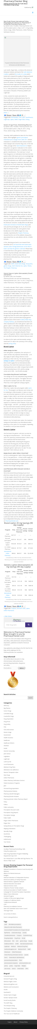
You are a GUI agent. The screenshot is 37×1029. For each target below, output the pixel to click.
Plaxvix (29, 266)
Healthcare (7, 740)
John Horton (7, 754)
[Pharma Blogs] (13, 690)
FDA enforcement (9, 729)
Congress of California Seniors (12, 900)
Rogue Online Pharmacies (11, 820)
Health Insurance (8, 737)
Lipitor (12, 119)
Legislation (7, 756)
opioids (26, 955)
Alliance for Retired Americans (12, 873)
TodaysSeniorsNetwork (10, 902)
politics (11, 966)
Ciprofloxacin (29, 117)
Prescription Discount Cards (11, 810)
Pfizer (20, 960)
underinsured (7, 839)
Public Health (7, 818)
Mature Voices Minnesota (11, 894)
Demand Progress (9, 896)
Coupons (13, 608)
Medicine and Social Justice (11, 987)
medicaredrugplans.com (10, 949)
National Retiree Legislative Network (14, 881)
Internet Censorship (9, 751)
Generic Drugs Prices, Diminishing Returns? (18, 125)
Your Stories (7, 842)
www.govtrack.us (13, 917)
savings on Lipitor (9, 361)
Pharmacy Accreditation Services (13, 906)
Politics (6, 804)
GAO (17, 941)
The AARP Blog (8, 1003)
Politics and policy (9, 807)
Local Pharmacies (9, 764)
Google (30, 941)
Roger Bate (21, 119)
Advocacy (6, 705)
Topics (9, 1022)
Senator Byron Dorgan (10, 995)
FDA (5, 727)
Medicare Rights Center (10, 981)
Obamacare (7, 952)
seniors (14, 968)
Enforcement (7, 941)
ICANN (16, 944)
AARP (12, 264)
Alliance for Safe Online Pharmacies (13, 927)
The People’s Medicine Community (13, 1011)
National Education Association (12, 884)
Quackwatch (7, 992)
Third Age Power (8, 910)
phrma (6, 966)
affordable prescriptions (15, 924)
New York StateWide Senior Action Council (15, 908)
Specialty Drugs (8, 831)
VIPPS (26, 968)
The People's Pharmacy (10, 268)
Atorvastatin (14, 117)
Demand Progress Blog (10, 979)
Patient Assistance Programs (12, 783)
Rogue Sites (7, 823)
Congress (19, 935)
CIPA (20, 117)
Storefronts (7, 834)
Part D (5, 957)
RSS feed (25, 648)
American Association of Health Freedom (15, 890)
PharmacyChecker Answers (11, 796)
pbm (5, 786)
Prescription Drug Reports (22, 282)
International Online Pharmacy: (7, 553)
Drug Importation (8, 719)
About (15, 1022)
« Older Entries (8, 616)
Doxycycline (29, 264)
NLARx (5, 989)
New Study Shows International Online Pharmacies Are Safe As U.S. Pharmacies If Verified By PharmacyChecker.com (17, 22)
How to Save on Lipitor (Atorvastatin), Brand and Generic (18, 274)
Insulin (5, 748)
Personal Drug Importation (11, 788)
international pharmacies (26, 944)
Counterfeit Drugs (9, 716)
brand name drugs (20, 264)
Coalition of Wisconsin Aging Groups (14, 898)
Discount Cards (21, 608)
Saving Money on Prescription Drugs (14, 826)
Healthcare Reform (9, 743)
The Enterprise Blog (9, 1005)
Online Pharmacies (17, 30)
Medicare (13, 946)
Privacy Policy (24, 1022)
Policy (5, 802)
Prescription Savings (9, 815)
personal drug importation (10, 960)
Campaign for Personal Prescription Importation (17, 892)
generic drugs (7, 266)
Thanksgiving (7, 836)
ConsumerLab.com (9, 976)
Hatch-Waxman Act (21, 146)
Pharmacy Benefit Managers (12, 794)
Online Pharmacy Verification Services (14, 780)
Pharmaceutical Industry (10, 791)
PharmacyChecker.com (12, 521)
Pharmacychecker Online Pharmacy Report (16, 799)
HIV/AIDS (6, 745)
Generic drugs (7, 30)
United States (20, 968)
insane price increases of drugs (16, 225)
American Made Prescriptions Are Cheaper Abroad (16, 930)
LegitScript (7, 119)
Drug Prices (30, 280)
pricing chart (12, 343)
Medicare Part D (22, 949)
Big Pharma (7, 708)
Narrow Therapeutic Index (11, 772)
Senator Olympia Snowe (10, 997)
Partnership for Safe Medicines (16, 957)
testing (27, 119)
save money (7, 968)
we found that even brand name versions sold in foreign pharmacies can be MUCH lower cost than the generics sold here (17, 246)
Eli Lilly (23, 938)
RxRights (6, 875)
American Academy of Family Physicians (15, 879)
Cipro (23, 117)
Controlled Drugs (8, 713)
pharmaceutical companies (11, 963)
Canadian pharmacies (9, 935)
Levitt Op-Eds (7, 762)
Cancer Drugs (7, 711)
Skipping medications (9, 828)
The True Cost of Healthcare (12, 1013)
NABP (16, 119)
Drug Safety (29, 28)
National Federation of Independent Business (16, 877)
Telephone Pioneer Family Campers (14, 888)
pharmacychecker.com (24, 963)
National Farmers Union (10, 886)
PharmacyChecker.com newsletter (13, 652)
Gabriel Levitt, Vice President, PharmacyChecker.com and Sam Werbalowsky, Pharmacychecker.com (17, 278)
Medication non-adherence (11, 770)
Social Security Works (10, 1000)
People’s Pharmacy (23, 233)
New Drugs (7, 775)
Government (7, 735)
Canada (24, 932)
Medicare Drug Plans (9, 767)
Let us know (7, 914)
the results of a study (21, 74)
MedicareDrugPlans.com (10, 984)
